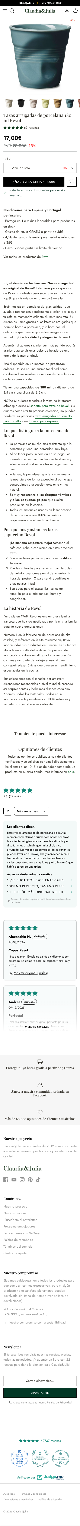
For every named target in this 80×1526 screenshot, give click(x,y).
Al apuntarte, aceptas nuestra (42, 1402)
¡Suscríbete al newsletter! (20, 1219)
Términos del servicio (17, 1246)
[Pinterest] (30, 1179)
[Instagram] (22, 1179)
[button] (13, 127)
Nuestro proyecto (15, 1206)
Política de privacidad (50, 1499)
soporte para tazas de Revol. (50, 405)
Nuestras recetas (14, 1213)
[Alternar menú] (4, 10)
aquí (71, 771)
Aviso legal (9, 1494)
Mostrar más (37, 1027)
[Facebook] (5, 1179)
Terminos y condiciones (33, 1494)
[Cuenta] (66, 10)
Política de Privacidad (59, 1402)
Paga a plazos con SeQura (21, 1233)
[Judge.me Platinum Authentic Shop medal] (19, 1458)
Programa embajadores (19, 1226)
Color (7, 159)
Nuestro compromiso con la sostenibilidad (36, 1322)
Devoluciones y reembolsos (18, 1499)
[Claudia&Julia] (40, 11)
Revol (45, 256)
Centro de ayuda (14, 1253)
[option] (40, 55)
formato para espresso (44, 421)
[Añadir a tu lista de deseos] (72, 182)
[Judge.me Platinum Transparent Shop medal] (40, 1458)
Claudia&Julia (20, 1511)
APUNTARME (40, 1393)
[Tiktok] (38, 1179)
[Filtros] (7, 811)
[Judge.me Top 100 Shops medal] (60, 1458)
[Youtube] (14, 1179)
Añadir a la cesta (34, 182)
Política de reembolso (18, 1239)
